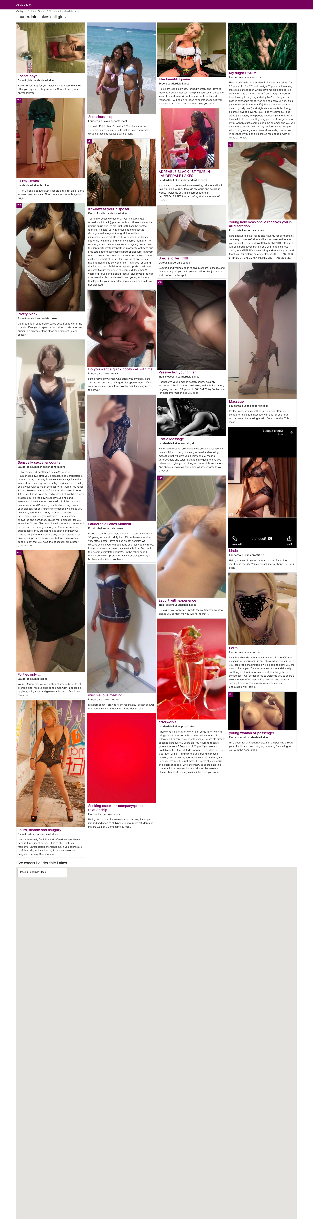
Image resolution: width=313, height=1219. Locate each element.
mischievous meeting (105, 695)
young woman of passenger (251, 733)
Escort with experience (177, 600)
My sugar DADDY (243, 73)
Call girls (21, 11)
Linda (233, 551)
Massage (236, 401)
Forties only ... (29, 674)
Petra (233, 648)
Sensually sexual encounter (40, 462)
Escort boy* (27, 76)
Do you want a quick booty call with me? (121, 369)
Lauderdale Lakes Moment (109, 524)
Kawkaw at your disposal (108, 209)
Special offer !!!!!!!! (173, 258)
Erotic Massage (171, 439)
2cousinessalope (101, 117)
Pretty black (27, 314)
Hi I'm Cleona (28, 181)
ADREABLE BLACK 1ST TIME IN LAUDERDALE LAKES (184, 174)
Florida (53, 11)
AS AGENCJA (23, 4)
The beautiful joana (174, 79)
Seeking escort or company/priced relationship (116, 808)
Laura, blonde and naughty (39, 830)
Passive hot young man (177, 372)
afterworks (167, 722)
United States (37, 11)
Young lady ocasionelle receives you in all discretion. (260, 224)
